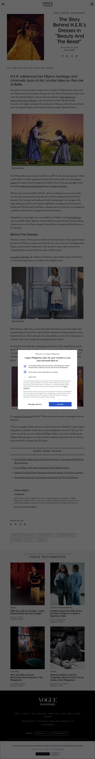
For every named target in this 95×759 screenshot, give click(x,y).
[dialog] (47, 379)
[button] (47, 377)
